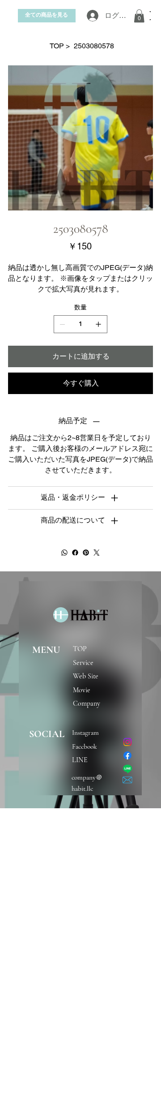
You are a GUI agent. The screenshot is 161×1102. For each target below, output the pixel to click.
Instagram (88, 733)
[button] (139, 15)
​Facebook (84, 746)
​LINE (80, 759)
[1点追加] (98, 324)
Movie (81, 690)
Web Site (85, 676)
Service (83, 662)
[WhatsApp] (64, 552)
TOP (80, 648)
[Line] (127, 768)
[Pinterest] (85, 552)
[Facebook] (75, 552)
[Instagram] (127, 742)
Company (86, 703)
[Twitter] (96, 552)
